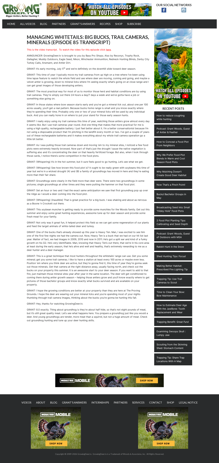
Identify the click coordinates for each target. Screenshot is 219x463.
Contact (155, 402)
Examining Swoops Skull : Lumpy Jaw (171, 333)
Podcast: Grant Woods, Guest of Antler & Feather (173, 130)
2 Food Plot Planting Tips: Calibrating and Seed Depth (172, 222)
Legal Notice (188, 402)
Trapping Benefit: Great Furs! (173, 321)
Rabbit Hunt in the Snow (170, 246)
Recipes (105, 23)
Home (11, 23)
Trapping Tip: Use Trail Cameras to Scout (169, 280)
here (108, 49)
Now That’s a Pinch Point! (171, 184)
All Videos (27, 23)
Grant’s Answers (82, 23)
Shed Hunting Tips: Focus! (171, 256)
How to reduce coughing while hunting (171, 117)
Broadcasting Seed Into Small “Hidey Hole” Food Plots (173, 209)
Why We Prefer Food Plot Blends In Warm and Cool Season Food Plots (171, 158)
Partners (59, 23)
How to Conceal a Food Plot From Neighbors (173, 143)
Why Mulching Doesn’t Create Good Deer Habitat (171, 173)
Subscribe (134, 23)
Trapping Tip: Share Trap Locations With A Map (170, 359)
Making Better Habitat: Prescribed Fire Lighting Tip (172, 267)
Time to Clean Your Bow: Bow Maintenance (171, 294)
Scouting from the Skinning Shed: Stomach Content (172, 346)
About (40, 402)
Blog (43, 23)
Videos (26, 402)
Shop (118, 23)
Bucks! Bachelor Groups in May (171, 196)
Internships (100, 402)
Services (138, 402)
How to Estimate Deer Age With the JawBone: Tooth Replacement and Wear (172, 309)
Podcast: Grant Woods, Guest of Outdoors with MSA (173, 235)
